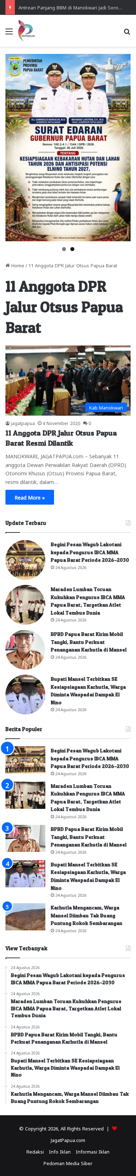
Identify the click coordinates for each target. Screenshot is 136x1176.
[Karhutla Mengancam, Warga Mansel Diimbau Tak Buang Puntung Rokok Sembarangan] (25, 916)
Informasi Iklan (93, 1151)
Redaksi (35, 1151)
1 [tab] (64, 249)
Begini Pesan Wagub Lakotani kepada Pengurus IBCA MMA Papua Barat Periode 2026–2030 (90, 552)
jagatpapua (23, 422)
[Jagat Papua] (26, 31)
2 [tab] (72, 249)
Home (17, 265)
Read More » (30, 497)
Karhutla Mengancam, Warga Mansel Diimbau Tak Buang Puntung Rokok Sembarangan (86, 915)
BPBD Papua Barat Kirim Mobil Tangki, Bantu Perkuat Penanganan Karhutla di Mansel (89, 642)
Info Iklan (60, 1151)
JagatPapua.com (68, 1139)
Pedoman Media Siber (68, 1163)
